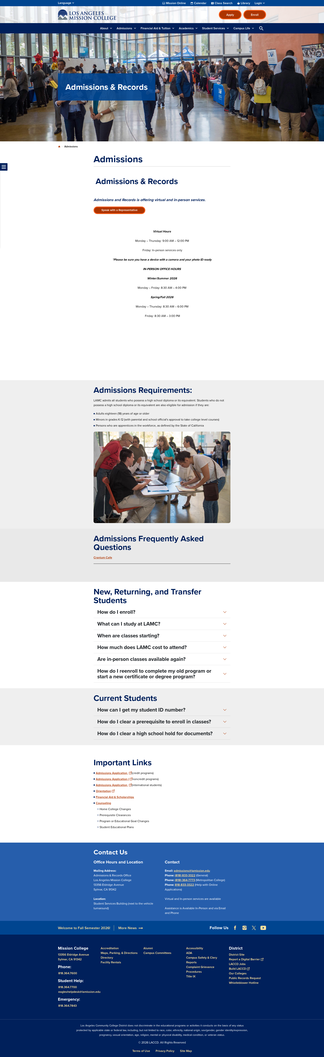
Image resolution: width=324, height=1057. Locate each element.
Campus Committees (157, 953)
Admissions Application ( (112, 779)
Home (59, 146)
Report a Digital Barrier (244, 959)
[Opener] (320, 931)
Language (64, 3)
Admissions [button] (124, 28)
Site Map (186, 1051)
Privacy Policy (165, 1051)
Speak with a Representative (119, 210)
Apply (230, 15)
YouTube (263, 928)
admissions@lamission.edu (192, 871)
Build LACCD (237, 969)
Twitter (254, 928)
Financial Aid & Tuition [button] (155, 28)
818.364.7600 (67, 973)
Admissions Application (112, 773)
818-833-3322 (184, 885)
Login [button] (258, 3)
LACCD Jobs (237, 964)
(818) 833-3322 (185, 875)
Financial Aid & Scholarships (115, 797)
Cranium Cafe (103, 557)
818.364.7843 (67, 1005)
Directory (107, 957)
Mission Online (176, 3)
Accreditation (110, 948)
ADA (189, 953)
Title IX (191, 976)
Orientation (103, 791)
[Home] (98, 14)
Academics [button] (186, 28)
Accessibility (194, 948)
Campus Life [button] (241, 28)
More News (127, 928)
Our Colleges (238, 973)
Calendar (200, 3)
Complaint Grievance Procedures (200, 969)
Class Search (223, 3)
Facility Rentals (111, 962)
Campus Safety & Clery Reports (201, 959)
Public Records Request (245, 978)
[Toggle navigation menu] (4, 167)
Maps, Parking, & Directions (119, 953)
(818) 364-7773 (185, 880)
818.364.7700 (67, 987)
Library (245, 3)
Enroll (255, 15)
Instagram (244, 928)
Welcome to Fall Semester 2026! (84, 928)
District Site (236, 954)
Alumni (148, 948)
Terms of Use (141, 1051)
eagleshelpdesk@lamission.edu (79, 992)
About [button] (104, 28)
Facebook (235, 928)
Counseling (103, 803)
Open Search (261, 28)
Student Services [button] (213, 28)
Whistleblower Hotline (244, 983)
